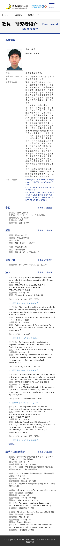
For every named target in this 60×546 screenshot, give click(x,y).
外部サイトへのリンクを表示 (25, 303)
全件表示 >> (12, 444)
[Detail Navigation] (51, 6)
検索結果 (18, 15)
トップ (5, 15)
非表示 (49, 208)
